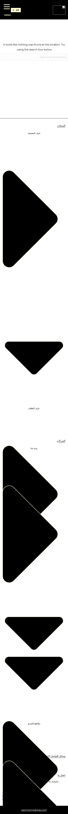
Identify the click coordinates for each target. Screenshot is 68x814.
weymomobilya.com (34, 810)
